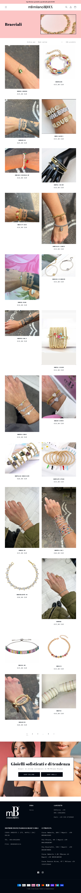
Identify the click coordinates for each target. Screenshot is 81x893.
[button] (6, 7)
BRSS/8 (58, 666)
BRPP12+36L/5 (22, 338)
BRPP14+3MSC (22, 434)
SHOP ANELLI (52, 774)
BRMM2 (58, 621)
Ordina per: (31, 42)
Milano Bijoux (35, 888)
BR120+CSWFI (59, 421)
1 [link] (27, 734)
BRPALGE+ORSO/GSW (22, 476)
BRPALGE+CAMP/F (59, 246)
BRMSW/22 (22, 140)
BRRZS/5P (22, 550)
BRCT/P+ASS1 (22, 225)
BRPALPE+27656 (58, 479)
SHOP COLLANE (29, 774)
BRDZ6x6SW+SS (22, 594)
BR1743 (59, 711)
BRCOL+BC (22, 665)
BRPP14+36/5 (59, 550)
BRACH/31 (22, 722)
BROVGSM (59, 82)
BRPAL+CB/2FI (59, 185)
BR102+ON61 (22, 302)
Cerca (31, 810)
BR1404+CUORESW (58, 279)
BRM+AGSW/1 (59, 136)
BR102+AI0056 (22, 91)
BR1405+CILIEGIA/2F (22, 175)
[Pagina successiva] (54, 734)
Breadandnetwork (50, 888)
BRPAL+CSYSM (59, 367)
